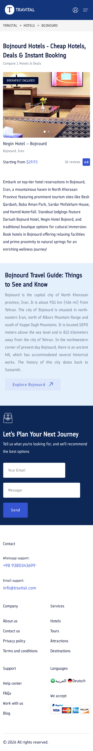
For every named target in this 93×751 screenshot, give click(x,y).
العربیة (60, 680)
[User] (75, 10)
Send (15, 510)
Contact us (11, 631)
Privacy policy (14, 641)
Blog (6, 713)
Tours (54, 631)
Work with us (13, 703)
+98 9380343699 (19, 565)
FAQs (7, 693)
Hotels (55, 621)
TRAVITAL (10, 25)
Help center (12, 683)
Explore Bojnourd (29, 384)
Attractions (59, 641)
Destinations (60, 651)
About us (10, 621)
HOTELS (29, 25)
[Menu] (85, 9)
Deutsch (78, 680)
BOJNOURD (49, 25)
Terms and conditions (20, 651)
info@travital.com (19, 588)
